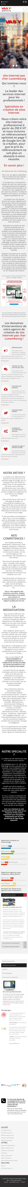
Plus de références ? (14, 1043)
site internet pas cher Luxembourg (11, 44)
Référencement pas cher (7, 1135)
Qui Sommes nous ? (14, 1182)
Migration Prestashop (6, 1140)
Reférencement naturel (8, 961)
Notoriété (4, 969)
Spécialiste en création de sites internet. (14, 110)
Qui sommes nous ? (6, 1130)
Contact (23, 1182)
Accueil (6, 1182)
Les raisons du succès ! (9, 895)
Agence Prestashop (6, 1158)
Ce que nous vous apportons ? (10, 977)
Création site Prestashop (7, 1138)
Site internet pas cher (6, 1133)
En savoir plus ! (14, 165)
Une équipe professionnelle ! (10, 946)
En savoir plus (6, 1004)
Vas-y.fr (3, 1165)
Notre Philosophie (7, 973)
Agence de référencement (8, 1145)
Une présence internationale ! (11, 943)
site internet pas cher (12, 36)
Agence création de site (7, 1148)
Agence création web (6, 1155)
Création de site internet (7, 1150)
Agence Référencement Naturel (9, 1160)
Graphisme (4, 1153)
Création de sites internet (9, 965)
